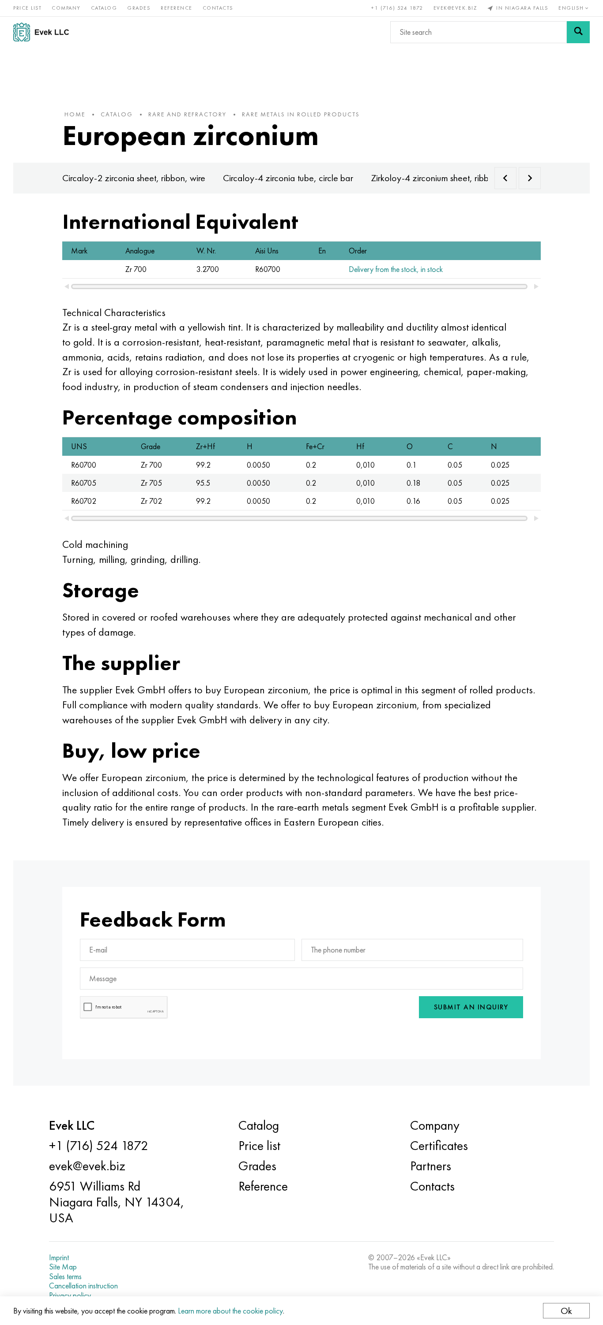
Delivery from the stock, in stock (396, 269)
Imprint (59, 1257)
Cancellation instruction (83, 1286)
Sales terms (65, 1276)
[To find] (578, 32)
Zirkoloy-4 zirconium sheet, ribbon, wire (445, 177)
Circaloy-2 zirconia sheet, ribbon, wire (133, 177)
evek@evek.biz (455, 7)
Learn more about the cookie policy (230, 1311)
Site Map (63, 1267)
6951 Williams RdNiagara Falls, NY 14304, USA (116, 1202)
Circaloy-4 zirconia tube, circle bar (288, 177)
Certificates (439, 1146)
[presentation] (505, 178)
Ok (566, 1310)
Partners (430, 1166)
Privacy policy (70, 1295)
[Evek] (44, 31)
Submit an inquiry (471, 1007)
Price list (27, 7)
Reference (176, 7)
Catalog (104, 7)
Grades (139, 7)
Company (66, 7)
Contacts (218, 7)
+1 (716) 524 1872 (397, 7)
